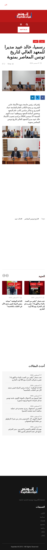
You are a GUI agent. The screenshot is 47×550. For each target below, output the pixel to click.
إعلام (43, 535)
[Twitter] (37, 97)
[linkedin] (32, 97)
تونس (41, 41)
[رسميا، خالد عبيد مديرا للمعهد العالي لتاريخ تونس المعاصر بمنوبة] (23, 81)
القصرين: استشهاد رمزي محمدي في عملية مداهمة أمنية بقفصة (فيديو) (26, 409)
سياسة (14, 284)
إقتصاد (42, 520)
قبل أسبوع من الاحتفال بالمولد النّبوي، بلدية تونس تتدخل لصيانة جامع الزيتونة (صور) (24, 399)
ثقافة (35, 41)
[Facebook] (42, 97)
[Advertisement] (23, 188)
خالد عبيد (18, 219)
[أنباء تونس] (23, 15)
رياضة (43, 528)
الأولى (43, 513)
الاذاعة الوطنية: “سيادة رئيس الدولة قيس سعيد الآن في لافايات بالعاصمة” (25, 389)
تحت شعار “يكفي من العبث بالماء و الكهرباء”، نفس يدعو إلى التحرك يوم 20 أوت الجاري (15, 305)
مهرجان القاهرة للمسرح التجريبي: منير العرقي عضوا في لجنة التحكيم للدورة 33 (25, 430)
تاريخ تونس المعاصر (31, 219)
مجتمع (42, 524)
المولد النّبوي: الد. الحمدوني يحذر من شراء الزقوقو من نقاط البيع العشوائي (24, 420)
